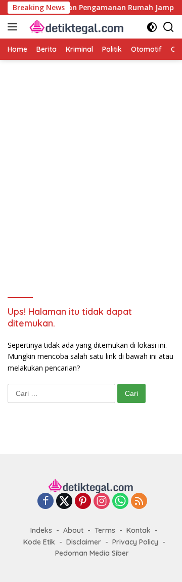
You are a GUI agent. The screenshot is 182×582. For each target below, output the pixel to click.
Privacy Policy (135, 542)
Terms (105, 530)
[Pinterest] (83, 502)
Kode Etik (39, 542)
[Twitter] (64, 502)
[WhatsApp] (120, 502)
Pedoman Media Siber (92, 553)
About (73, 530)
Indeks (41, 530)
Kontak (138, 530)
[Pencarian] (168, 27)
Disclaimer (83, 542)
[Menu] (14, 26)
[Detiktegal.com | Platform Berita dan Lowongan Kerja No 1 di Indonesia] (75, 27)
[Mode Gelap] (152, 27)
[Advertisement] (91, 171)
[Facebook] (45, 502)
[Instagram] (102, 502)
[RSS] (139, 502)
